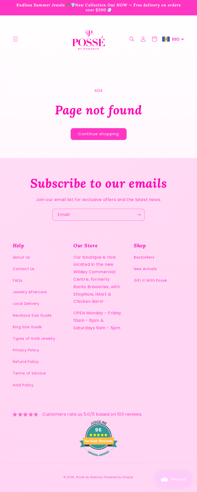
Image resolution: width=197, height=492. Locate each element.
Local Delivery (26, 303)
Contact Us (24, 268)
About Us (21, 257)
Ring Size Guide (27, 327)
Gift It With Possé (150, 280)
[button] (15, 39)
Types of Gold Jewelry (34, 338)
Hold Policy (23, 385)
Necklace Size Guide (32, 315)
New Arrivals (145, 268)
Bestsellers (144, 257)
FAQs (17, 280)
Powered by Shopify (118, 477)
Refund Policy (26, 361)
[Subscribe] (138, 215)
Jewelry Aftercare (30, 292)
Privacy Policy (26, 350)
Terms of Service (29, 373)
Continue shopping (98, 133)
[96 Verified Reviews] (98, 459)
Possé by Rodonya (89, 477)
